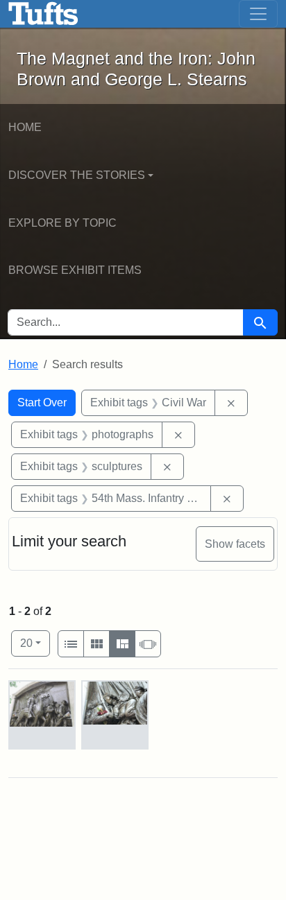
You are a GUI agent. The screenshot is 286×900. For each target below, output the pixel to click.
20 (35, 643)
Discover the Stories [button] (76, 175)
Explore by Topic (62, 223)
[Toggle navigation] (258, 14)
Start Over (42, 402)
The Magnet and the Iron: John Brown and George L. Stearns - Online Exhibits (43, 14)
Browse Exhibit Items (75, 270)
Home (25, 127)
